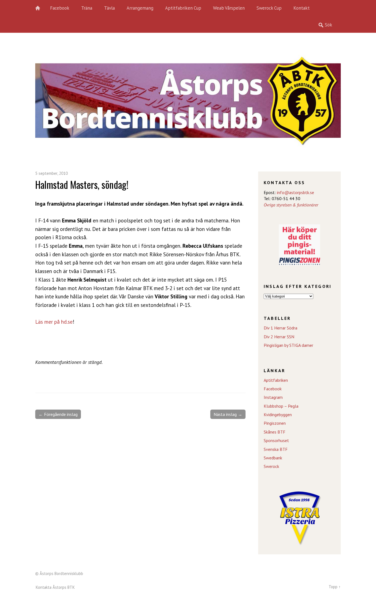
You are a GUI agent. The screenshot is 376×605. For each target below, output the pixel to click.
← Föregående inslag (58, 414)
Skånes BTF (274, 432)
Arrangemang (140, 8)
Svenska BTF (276, 449)
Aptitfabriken (276, 380)
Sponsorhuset (276, 440)
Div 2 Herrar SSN (279, 336)
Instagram (273, 397)
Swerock (271, 466)
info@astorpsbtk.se (295, 192)
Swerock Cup (269, 8)
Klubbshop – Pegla (281, 406)
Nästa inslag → (228, 414)
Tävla (109, 8)
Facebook (59, 8)
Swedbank (273, 457)
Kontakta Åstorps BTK (55, 587)
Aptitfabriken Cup (183, 8)
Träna (86, 8)
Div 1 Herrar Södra (280, 328)
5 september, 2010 (51, 173)
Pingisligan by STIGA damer (288, 345)
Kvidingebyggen (278, 414)
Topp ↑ (335, 586)
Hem (40, 8)
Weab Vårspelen (229, 8)
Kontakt (301, 8)
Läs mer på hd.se (54, 321)
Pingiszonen (275, 423)
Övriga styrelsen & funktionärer (291, 205)
